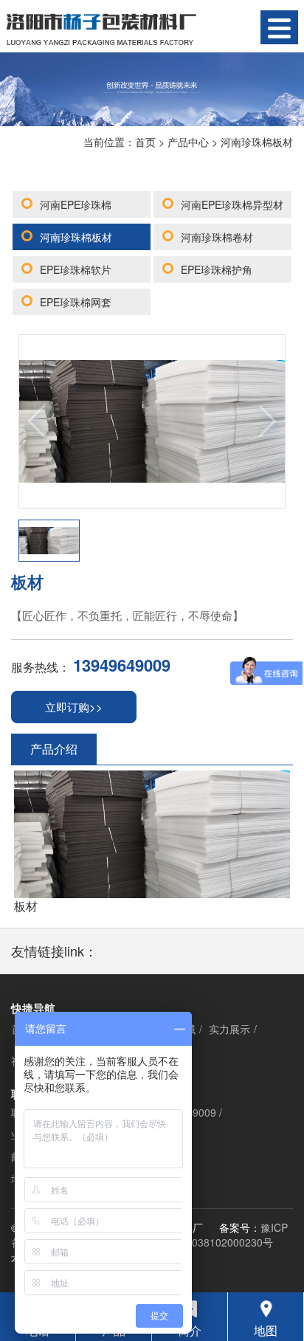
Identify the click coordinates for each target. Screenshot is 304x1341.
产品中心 (188, 141)
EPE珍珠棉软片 (75, 269)
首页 (145, 141)
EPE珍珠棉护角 (216, 269)
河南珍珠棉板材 (257, 141)
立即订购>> (74, 706)
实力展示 (229, 1028)
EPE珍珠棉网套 (75, 301)
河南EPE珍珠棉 (75, 204)
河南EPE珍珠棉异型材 (232, 204)
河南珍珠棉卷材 (217, 237)
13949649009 (121, 665)
